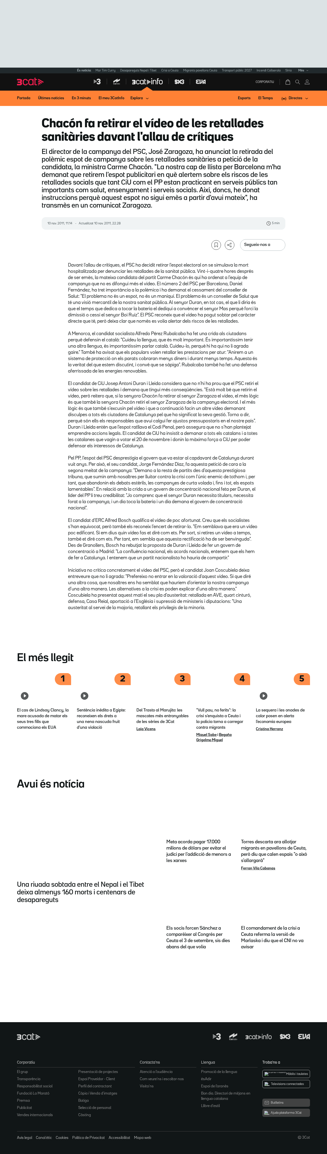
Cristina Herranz (269, 729)
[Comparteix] (229, 245)
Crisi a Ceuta (169, 70)
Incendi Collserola (269, 70)
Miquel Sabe (206, 735)
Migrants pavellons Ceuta (200, 70)
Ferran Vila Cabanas (258, 868)
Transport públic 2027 (237, 70)
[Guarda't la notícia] (216, 245)
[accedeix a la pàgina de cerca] (297, 82)
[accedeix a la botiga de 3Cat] (288, 82)
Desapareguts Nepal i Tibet (138, 70)
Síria (288, 70)
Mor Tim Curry (105, 70)
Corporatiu (265, 82)
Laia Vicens (146, 729)
